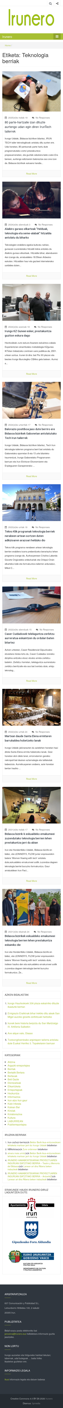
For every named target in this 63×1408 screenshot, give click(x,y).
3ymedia (36, 1403)
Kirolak (11, 1110)
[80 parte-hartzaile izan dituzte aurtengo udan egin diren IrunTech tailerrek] (31, 91)
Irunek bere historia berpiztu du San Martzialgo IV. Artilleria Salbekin (33, 1024)
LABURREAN (15, 1121)
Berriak (11, 1069)
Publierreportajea (17, 1124)
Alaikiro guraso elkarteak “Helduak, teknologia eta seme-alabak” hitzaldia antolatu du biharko (28, 233)
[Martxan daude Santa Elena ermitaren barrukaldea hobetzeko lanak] (31, 706)
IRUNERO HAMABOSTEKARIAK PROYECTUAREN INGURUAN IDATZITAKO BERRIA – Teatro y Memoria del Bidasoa (34, 1163)
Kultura (11, 1117)
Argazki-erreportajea (19, 1065)
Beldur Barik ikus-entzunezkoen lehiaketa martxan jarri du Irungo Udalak (34, 1144)
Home (8, 45)
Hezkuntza (13, 1093)
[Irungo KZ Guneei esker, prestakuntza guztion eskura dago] (31, 302)
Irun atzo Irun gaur (17, 1100)
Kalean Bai (14, 1107)
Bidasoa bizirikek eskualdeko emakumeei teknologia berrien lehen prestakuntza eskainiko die (30, 940)
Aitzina (11, 1062)
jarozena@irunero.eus (15, 1333)
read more (31, 173)
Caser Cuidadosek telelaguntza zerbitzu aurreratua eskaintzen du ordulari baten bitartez (29, 638)
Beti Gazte (13, 1079)
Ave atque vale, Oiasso (20, 1033)
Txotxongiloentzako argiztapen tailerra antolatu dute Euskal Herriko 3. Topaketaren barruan (33, 1041)
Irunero (7, 36)
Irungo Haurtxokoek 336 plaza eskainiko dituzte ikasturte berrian (33, 1004)
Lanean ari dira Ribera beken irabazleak (27, 1179)
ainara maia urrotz (16, 1153)
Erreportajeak (15, 1090)
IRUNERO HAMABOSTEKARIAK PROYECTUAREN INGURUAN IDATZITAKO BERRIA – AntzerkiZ (32, 1175)
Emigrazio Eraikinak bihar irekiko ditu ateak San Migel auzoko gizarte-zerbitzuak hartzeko (34, 1015)
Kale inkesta (14, 1103)
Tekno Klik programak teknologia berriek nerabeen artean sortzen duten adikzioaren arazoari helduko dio (30, 536)
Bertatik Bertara (16, 1072)
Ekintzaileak (14, 1083)
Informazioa (14, 1097)
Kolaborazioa (15, 1114)
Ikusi (7, 1379)
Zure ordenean (30, 1149)
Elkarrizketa (14, 1086)
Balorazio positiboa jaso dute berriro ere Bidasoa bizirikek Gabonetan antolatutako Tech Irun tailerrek (31, 433)
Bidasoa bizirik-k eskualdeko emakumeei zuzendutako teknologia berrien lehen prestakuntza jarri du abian (30, 838)
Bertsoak (12, 1076)
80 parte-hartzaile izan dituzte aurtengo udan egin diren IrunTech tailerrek (28, 126)
